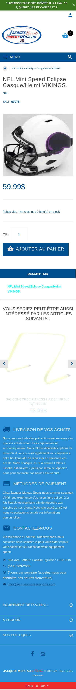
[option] (38, 145)
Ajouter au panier (39, 248)
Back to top (36, 685)
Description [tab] (38, 273)
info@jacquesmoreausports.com (31, 584)
